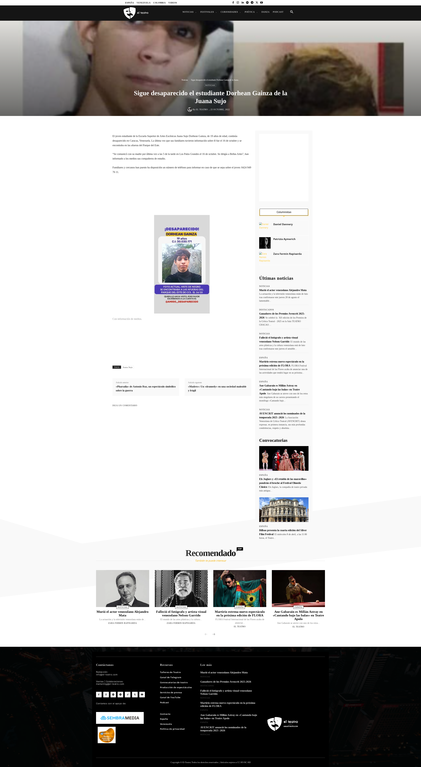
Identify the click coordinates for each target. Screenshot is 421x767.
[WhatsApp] (212, 123)
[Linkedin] (242, 2)
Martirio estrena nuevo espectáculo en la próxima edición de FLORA (240, 613)
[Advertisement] (284, 167)
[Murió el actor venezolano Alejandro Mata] (122, 588)
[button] (291, 12)
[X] (256, 2)
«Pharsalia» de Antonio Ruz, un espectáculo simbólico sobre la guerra (146, 388)
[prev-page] (206, 634)
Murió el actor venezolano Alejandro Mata (283, 290)
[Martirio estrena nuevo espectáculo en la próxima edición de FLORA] (239, 588)
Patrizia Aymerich (284, 239)
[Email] (227, 123)
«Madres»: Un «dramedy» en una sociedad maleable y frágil (217, 388)
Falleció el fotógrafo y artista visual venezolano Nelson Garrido (181, 613)
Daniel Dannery (283, 224)
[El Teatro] (190, 109)
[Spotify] (247, 2)
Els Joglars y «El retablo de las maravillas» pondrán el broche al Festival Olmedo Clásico (283, 483)
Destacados (266, 310)
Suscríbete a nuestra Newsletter (138, 192)
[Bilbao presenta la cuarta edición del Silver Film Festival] (284, 509)
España (263, 358)
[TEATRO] (136, 13)
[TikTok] (127, 694)
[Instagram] (237, 2)
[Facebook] (233, 2)
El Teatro (202, 110)
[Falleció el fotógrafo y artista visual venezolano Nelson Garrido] (181, 588)
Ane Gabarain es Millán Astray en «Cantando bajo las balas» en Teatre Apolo (279, 389)
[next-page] (213, 634)
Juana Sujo (128, 367)
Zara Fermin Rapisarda (287, 253)
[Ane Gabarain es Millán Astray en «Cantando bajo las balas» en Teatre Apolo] (298, 588)
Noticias (185, 80)
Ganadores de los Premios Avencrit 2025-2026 (225, 681)
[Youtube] (261, 2)
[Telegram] (252, 2)
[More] (243, 123)
